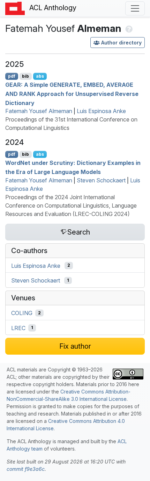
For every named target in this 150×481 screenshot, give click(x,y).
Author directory (121, 43)
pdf (11, 76)
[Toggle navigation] (135, 8)
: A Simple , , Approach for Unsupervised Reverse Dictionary (71, 93)
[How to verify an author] (128, 28)
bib (25, 76)
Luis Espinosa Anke (101, 110)
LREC (18, 327)
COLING (21, 312)
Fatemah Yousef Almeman (38, 110)
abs (40, 76)
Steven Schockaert (101, 180)
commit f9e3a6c (26, 469)
